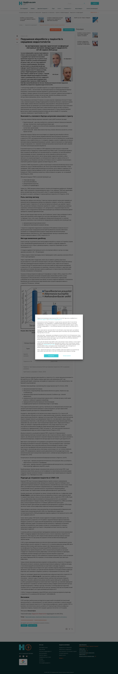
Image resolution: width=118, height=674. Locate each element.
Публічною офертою (42, 319)
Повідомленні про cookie (49, 344)
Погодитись (51, 355)
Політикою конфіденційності (55, 319)
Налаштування (67, 355)
